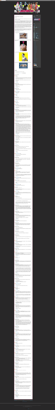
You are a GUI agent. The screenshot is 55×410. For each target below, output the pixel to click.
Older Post (31, 400)
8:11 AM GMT (17, 233)
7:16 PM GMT (17, 82)
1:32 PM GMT (17, 282)
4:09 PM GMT (17, 393)
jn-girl (16, 287)
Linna (15, 390)
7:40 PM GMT (17, 93)
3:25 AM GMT (17, 361)
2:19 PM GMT (17, 289)
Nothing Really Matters (17, 153)
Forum (34, 25)
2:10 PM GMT (17, 286)
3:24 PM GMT (17, 303)
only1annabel (16, 191)
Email (34, 24)
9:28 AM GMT (17, 242)
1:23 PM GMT (17, 277)
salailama (16, 104)
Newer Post (15, 400)
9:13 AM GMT (17, 239)
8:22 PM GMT (17, 351)
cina (15, 94)
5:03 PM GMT (17, 325)
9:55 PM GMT (17, 169)
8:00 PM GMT (17, 100)
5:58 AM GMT (17, 225)
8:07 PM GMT (17, 347)
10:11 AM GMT (17, 383)
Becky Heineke (16, 91)
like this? (19, 257)
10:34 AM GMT (17, 247)
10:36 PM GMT (17, 183)
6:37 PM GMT (17, 341)
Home (23, 400)
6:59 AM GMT (17, 375)
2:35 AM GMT (17, 213)
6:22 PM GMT (17, 337)
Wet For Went (16, 310)
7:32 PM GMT (17, 87)
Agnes (16, 101)
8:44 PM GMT (17, 144)
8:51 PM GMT (17, 152)
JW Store (35, 17)
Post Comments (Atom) (24, 401)
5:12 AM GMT (17, 221)
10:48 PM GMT (17, 190)
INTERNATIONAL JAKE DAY (19, 16)
